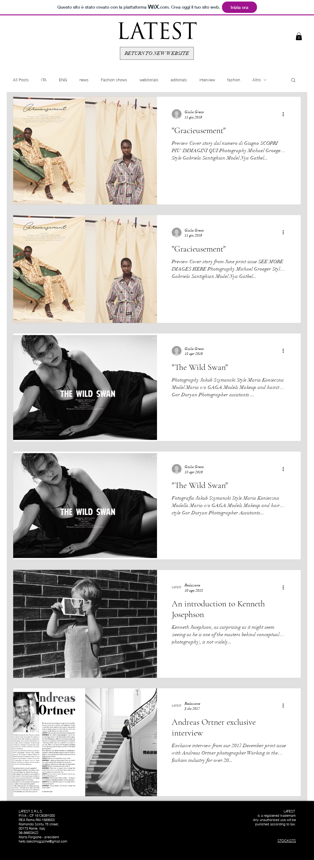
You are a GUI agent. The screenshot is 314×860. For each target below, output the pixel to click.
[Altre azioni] (285, 114)
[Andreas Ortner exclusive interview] (85, 742)
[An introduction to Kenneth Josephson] (85, 624)
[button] (299, 36)
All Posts (21, 79)
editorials (179, 79)
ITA (44, 79)
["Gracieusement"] (85, 151)
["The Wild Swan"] (85, 387)
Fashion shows (114, 79)
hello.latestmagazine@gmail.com (43, 841)
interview (207, 79)
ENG (63, 79)
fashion (233, 79)
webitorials (149, 79)
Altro (256, 79)
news (84, 79)
